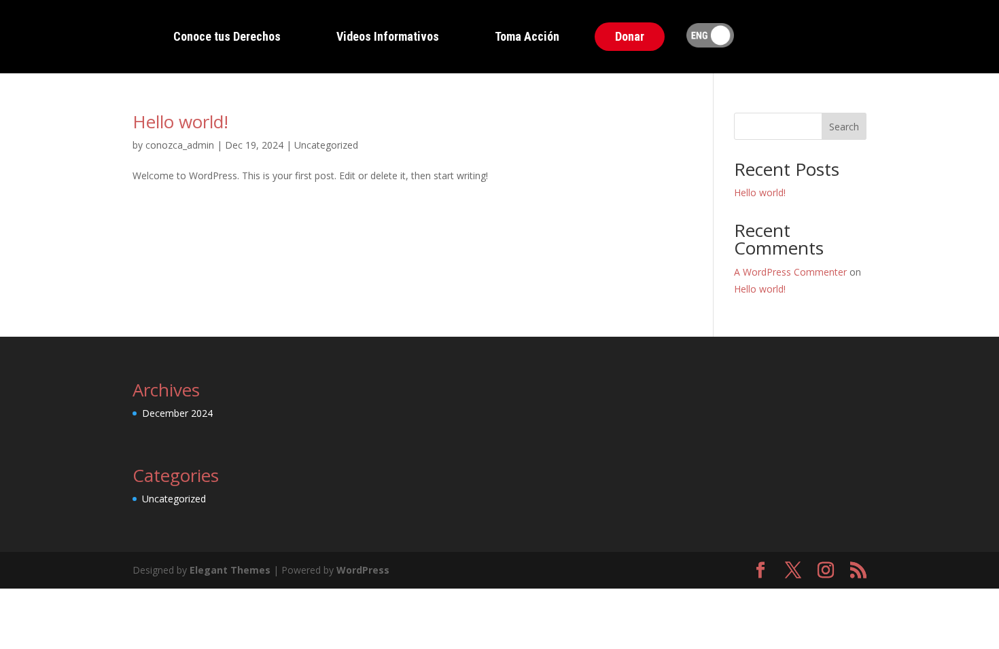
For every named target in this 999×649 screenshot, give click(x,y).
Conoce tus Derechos (227, 36)
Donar (629, 36)
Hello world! (180, 121)
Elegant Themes (230, 569)
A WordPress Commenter (790, 271)
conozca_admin (179, 144)
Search (844, 126)
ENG (710, 36)
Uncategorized (326, 144)
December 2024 (177, 413)
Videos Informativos (387, 36)
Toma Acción (527, 36)
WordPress (362, 569)
